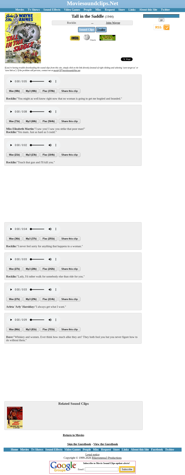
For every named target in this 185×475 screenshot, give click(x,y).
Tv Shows (34, 9)
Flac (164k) (49, 154)
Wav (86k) (14, 329)
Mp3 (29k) (31, 299)
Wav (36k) (14, 238)
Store (121, 9)
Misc (98, 9)
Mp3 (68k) (31, 121)
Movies (19, 9)
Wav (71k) (14, 121)
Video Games (72, 9)
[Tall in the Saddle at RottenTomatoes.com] (107, 39)
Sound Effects (51, 9)
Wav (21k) (14, 154)
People (88, 9)
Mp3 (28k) (31, 269)
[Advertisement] (73, 194)
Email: (81, 469)
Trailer (101, 29)
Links (131, 9)
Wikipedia (93, 40)
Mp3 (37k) (31, 238)
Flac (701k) (49, 329)
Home (14, 449)
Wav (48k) (14, 91)
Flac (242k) (49, 269)
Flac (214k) (49, 299)
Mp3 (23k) (31, 154)
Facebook (157, 449)
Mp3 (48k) (31, 91)
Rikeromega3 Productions (107, 457)
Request (110, 9)
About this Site (148, 9)
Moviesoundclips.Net (92, 3)
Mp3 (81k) (31, 329)
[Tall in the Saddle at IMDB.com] (75, 39)
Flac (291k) (49, 238)
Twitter (165, 9)
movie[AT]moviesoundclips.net (66, 70)
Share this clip (69, 91)
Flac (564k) (49, 121)
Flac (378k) (49, 91)
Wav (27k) (14, 269)
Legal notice (92, 454)
